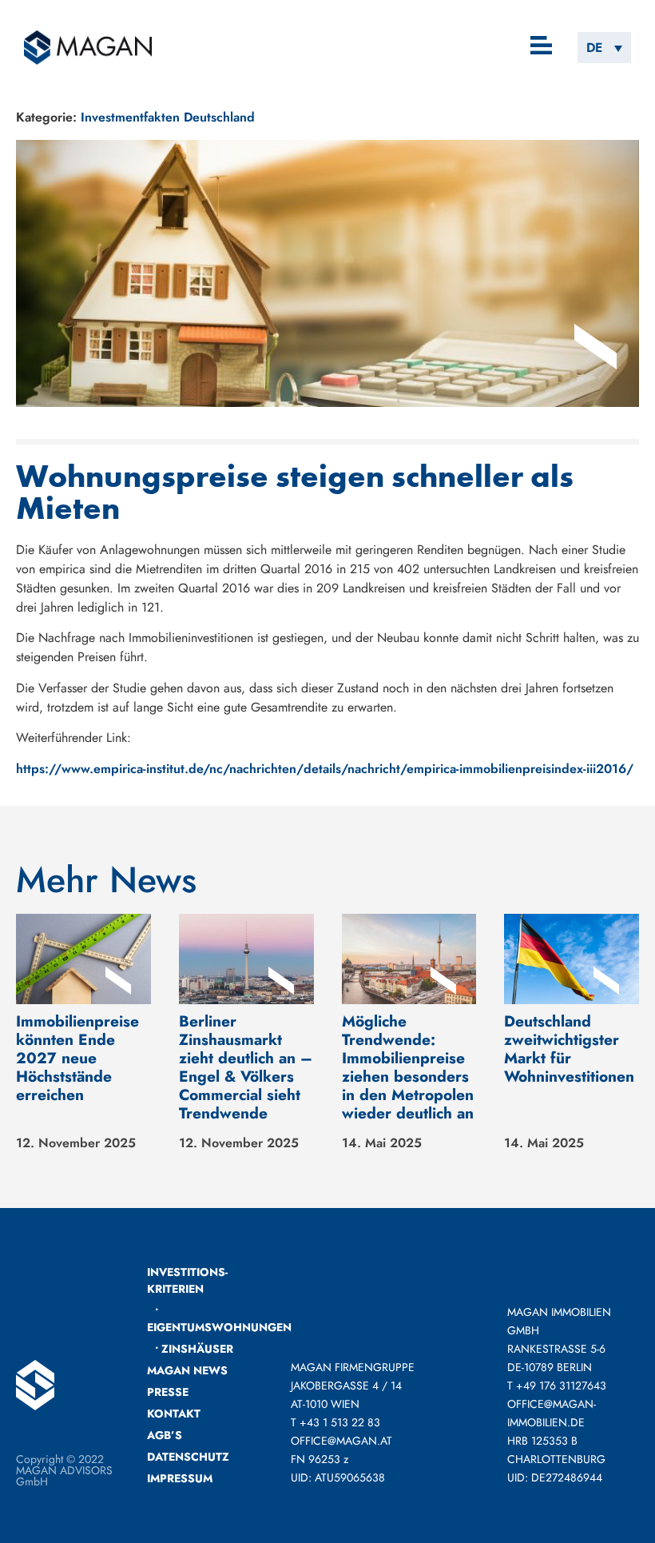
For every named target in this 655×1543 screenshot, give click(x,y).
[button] (542, 46)
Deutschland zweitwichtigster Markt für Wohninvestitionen (569, 1048)
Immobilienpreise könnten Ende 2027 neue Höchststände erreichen (77, 1058)
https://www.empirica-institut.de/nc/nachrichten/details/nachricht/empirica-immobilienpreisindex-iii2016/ (324, 769)
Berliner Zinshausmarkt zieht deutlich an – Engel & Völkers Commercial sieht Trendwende (245, 1067)
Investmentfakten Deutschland (168, 117)
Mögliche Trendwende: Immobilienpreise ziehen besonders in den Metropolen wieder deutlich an (408, 1067)
